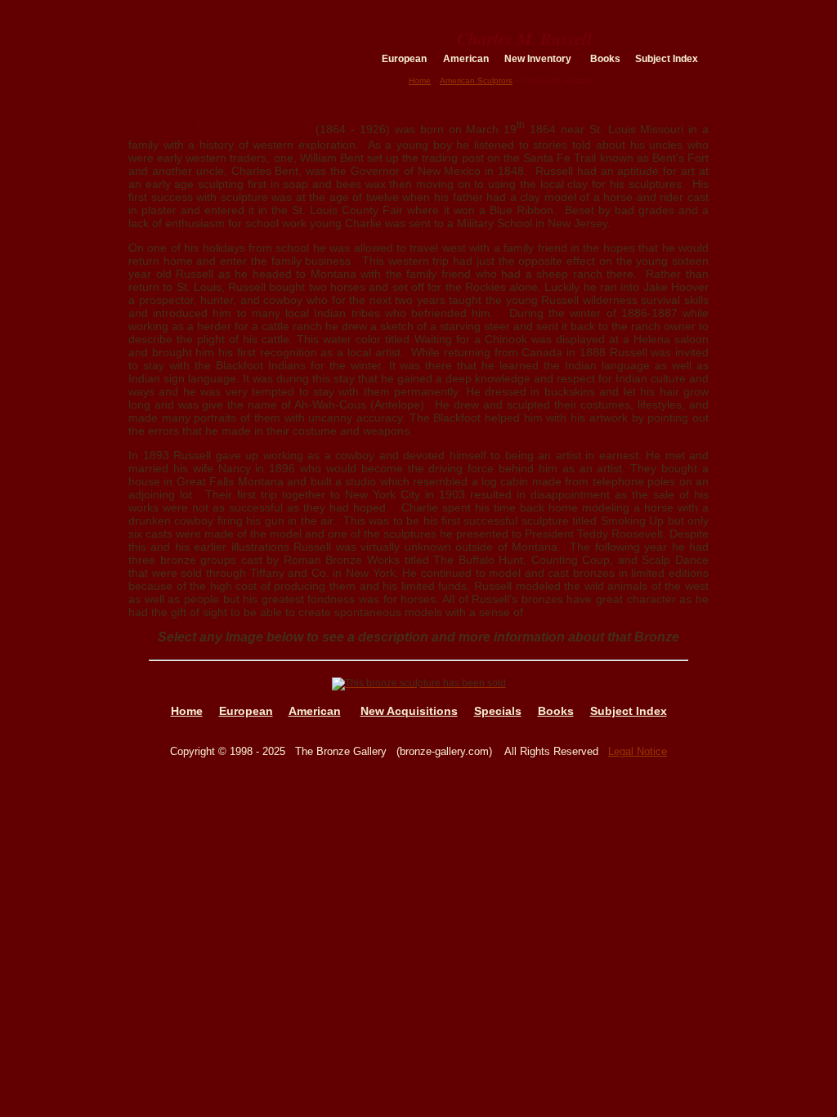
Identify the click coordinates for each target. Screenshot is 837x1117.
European (404, 59)
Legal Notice (637, 751)
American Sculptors (476, 80)
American (466, 59)
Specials (497, 710)
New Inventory (537, 59)
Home (420, 80)
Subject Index (666, 59)
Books (605, 59)
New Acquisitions (409, 710)
